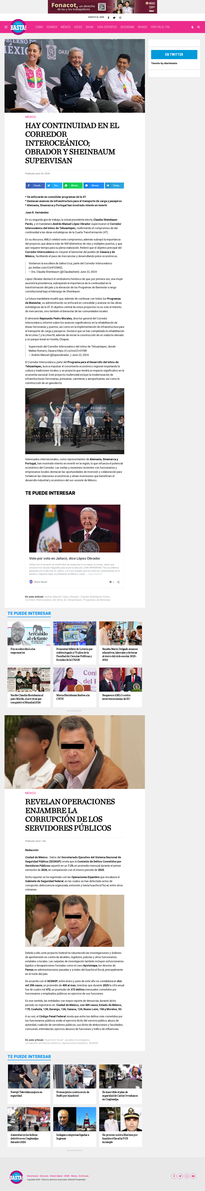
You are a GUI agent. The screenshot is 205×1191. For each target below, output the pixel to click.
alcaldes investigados (77, 1040)
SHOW (89, 27)
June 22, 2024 (88, 271)
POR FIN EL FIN (160, 27)
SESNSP (93, 1043)
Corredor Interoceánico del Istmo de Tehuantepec (53, 600)
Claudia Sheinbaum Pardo (95, 596)
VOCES (78, 27)
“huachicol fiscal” (54, 1040)
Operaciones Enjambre (74, 1043)
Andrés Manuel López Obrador (61, 596)
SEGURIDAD (127, 27)
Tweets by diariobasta (164, 63)
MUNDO (142, 27)
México (74, 1176)
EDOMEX (52, 27)
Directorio (44, 1176)
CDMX (39, 27)
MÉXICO (65, 27)
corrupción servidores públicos (42, 1043)
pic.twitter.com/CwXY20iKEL (46, 267)
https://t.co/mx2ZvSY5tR (72, 350)
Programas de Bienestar (96, 600)
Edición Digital (56, 1176)
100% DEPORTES (107, 27)
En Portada (84, 1176)
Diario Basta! (32, 1176)
